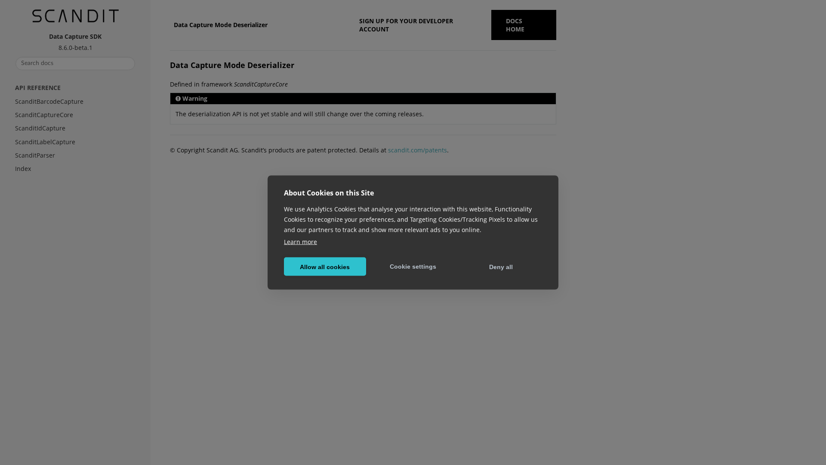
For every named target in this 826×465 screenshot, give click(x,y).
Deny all (501, 266)
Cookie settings (413, 266)
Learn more (300, 242)
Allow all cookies (325, 266)
